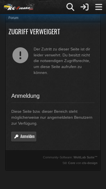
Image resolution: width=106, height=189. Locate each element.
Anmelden (27, 136)
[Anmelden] (84, 7)
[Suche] (70, 7)
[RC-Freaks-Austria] (19, 7)
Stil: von (80, 163)
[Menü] (98, 7)
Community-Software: (70, 157)
